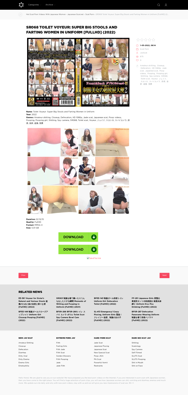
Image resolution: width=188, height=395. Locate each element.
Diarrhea (22, 352)
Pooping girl (162, 73)
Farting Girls (61, 346)
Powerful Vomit (101, 362)
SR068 (164, 76)
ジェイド (162, 79)
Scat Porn (144, 49)
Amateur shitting (148, 65)
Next (164, 275)
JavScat (143, 53)
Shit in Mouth (137, 362)
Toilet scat (145, 79)
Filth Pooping (62, 359)
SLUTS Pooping (139, 359)
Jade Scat (98, 343)
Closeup (160, 65)
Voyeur (154, 79)
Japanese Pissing (101, 346)
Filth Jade (60, 349)
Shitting (144, 76)
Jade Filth (60, 366)
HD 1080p (156, 68)
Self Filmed (137, 352)
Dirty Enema (24, 359)
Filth (58, 343)
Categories (33, 5)
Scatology (136, 346)
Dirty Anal (23, 356)
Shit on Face (137, 366)
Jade (58, 362)
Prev (23, 275)
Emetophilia (24, 366)
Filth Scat (60, 352)
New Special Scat (101, 352)
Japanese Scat (100, 349)
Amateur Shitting (26, 343)
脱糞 (150, 84)
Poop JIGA (98, 356)
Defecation (145, 68)
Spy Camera (137, 349)
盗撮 (145, 84)
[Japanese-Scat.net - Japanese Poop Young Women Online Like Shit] (21, 5)
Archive (49, 5)
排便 (163, 81)
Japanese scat (151, 71)
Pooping (151, 73)
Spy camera (154, 76)
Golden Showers (63, 356)
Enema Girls (24, 362)
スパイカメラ (154, 81)
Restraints (98, 366)
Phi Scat (97, 359)
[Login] (165, 5)
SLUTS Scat (137, 356)
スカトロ (144, 81)
